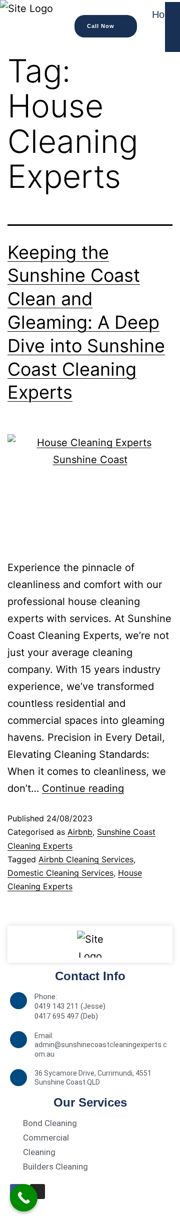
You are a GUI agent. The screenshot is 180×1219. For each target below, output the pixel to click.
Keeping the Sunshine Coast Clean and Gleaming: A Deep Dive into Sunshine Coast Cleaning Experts (86, 322)
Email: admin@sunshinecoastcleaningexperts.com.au (100, 1045)
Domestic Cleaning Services (61, 873)
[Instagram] (37, 1191)
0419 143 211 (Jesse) (70, 1006)
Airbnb (80, 832)
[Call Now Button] (24, 1198)
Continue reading (83, 788)
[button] (105, 26)
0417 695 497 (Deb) (66, 1016)
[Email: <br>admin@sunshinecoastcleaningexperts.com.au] (18, 1039)
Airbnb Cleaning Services (86, 859)
